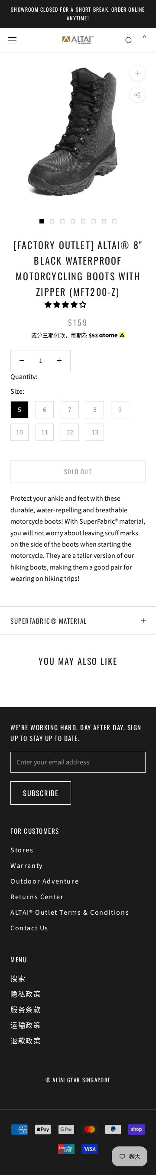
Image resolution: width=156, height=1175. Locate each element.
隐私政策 (25, 994)
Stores (22, 850)
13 (94, 432)
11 (44, 432)
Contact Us (29, 928)
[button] (66, 305)
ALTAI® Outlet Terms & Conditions (69, 912)
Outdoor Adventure (44, 881)
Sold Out (78, 471)
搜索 (18, 979)
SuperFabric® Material (48, 620)
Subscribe (40, 793)
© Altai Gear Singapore (78, 1079)
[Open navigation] (12, 39)
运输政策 (25, 1025)
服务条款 (25, 1010)
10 (19, 432)
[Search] (129, 40)
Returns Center (37, 897)
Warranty (26, 866)
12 (69, 432)
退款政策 (25, 1041)
